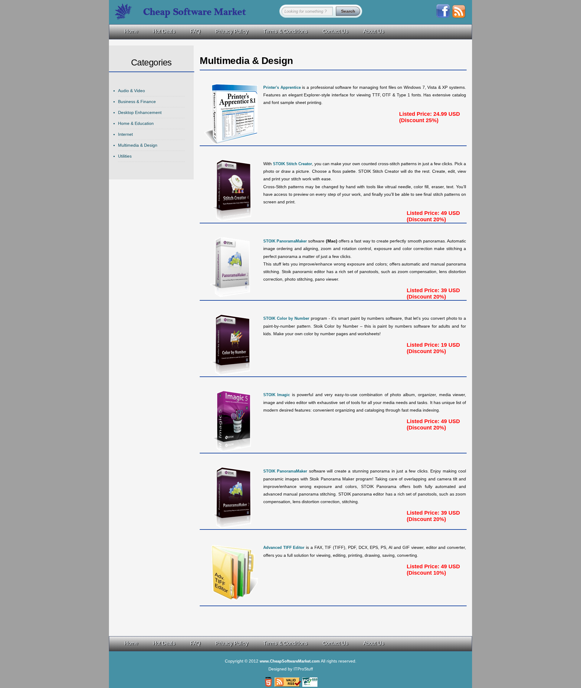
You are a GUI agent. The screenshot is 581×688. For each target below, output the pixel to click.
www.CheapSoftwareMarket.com (290, 661)
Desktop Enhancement (140, 112)
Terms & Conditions (285, 31)
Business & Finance (137, 101)
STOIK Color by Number (286, 318)
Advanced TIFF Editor (283, 547)
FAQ (195, 31)
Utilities (125, 156)
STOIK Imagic (276, 394)
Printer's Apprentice (282, 87)
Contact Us (335, 31)
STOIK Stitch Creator (292, 164)
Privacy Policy (231, 31)
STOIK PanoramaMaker (285, 241)
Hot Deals (164, 31)
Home (131, 31)
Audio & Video (131, 90)
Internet (125, 134)
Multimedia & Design (137, 145)
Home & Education (136, 123)
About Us (373, 31)
